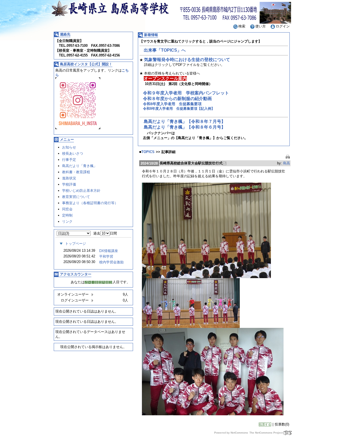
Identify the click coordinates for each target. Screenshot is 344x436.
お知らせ (69, 147)
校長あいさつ (72, 153)
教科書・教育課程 (76, 172)
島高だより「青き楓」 (79, 166)
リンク (67, 221)
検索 (241, 26)
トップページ (75, 244)
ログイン (283, 26)
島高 (286, 163)
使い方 (260, 26)
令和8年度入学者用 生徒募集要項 (172, 104)
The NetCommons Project (266, 432)
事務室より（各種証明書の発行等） (90, 203)
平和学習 (106, 256)
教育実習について (76, 197)
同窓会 (67, 209)
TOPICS (148, 152)
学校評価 (69, 184)
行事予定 (69, 160)
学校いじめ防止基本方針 (81, 191)
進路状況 (69, 178)
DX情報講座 (108, 251)
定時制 (67, 215)
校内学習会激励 (111, 262)
